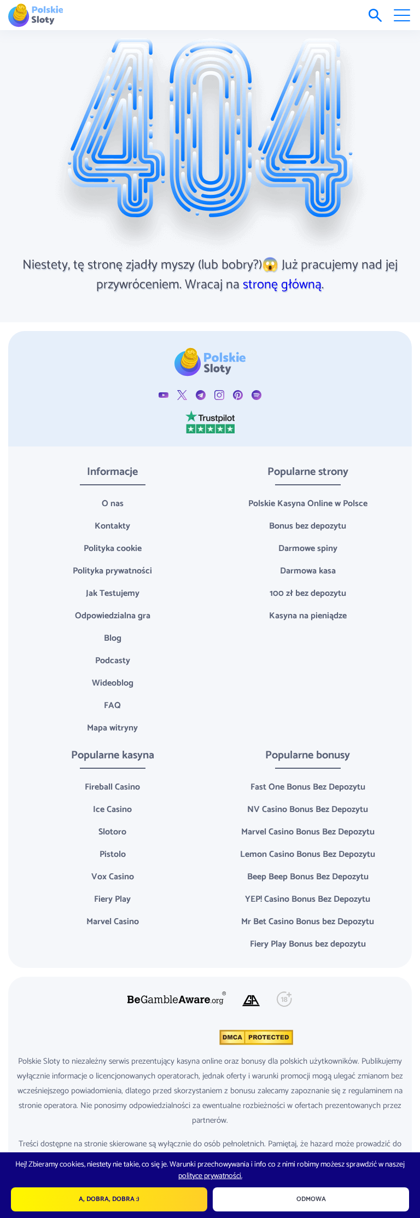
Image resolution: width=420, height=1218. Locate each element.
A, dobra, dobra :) (109, 1199)
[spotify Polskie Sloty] (256, 394)
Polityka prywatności (112, 571)
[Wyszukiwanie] (375, 15)
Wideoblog (112, 683)
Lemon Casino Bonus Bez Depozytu (307, 854)
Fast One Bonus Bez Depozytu (307, 787)
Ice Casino (112, 809)
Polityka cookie (113, 548)
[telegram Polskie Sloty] (200, 394)
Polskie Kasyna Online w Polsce (308, 503)
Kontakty (112, 526)
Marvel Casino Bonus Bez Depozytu (308, 832)
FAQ (112, 705)
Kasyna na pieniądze (308, 615)
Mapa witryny (112, 728)
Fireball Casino (112, 787)
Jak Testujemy (112, 593)
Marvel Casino (112, 921)
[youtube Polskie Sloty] (163, 394)
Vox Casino (112, 876)
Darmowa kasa (308, 571)
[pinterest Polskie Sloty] (237, 394)
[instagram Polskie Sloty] (219, 394)
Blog (112, 638)
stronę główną (282, 284)
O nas (113, 503)
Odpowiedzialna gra (112, 615)
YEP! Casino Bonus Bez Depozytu (307, 899)
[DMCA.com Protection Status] (255, 1037)
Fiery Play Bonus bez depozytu (308, 944)
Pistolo (113, 854)
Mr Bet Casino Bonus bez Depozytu (307, 921)
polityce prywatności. (210, 1176)
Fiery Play (112, 899)
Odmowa (311, 1199)
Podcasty (112, 660)
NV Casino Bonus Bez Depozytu (307, 809)
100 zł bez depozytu (308, 593)
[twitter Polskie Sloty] (182, 394)
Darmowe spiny (307, 548)
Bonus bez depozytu (307, 526)
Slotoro (112, 832)
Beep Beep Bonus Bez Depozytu (308, 876)
